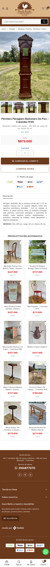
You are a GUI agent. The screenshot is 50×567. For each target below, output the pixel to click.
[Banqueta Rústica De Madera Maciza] (37, 413)
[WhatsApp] (20, 475)
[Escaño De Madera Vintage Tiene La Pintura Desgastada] (37, 251)
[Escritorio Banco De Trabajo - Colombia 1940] (37, 372)
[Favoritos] (43, 8)
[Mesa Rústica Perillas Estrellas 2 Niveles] (12, 292)
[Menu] (3, 8)
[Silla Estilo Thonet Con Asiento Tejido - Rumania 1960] (12, 251)
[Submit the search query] (44, 21)
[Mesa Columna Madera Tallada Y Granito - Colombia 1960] (12, 372)
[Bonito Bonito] (25, 8)
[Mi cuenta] (7, 8)
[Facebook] (25, 475)
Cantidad (25, 148)
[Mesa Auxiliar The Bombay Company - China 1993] (12, 413)
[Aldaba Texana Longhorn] (37, 332)
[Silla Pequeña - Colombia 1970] (37, 292)
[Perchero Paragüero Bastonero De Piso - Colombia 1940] (6, 107)
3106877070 (27, 468)
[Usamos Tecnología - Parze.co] (13, 528)
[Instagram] (30, 475)
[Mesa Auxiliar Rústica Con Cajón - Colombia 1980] (12, 332)
